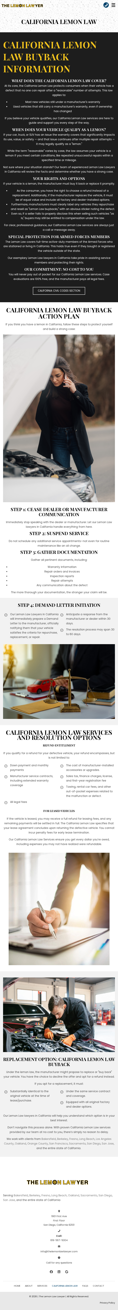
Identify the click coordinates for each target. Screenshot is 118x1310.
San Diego (93, 1143)
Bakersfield (48, 1139)
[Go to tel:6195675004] (106, 5)
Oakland (20, 1143)
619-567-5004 (59, 1240)
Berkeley (62, 1139)
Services (42, 1285)
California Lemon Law (65, 1285)
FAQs (85, 1285)
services (92, 118)
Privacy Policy (107, 1302)
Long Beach (87, 1139)
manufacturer (52, 183)
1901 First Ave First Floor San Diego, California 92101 (59, 1220)
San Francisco (58, 1143)
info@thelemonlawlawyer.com (59, 1251)
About (29, 1285)
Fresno (73, 1139)
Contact (98, 1285)
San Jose (108, 1143)
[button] (59, 291)
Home (17, 1285)
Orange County (37, 1143)
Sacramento (77, 1143)
